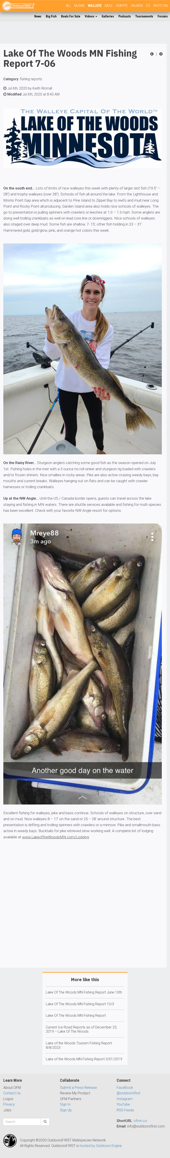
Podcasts (124, 16)
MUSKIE (79, 6)
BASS (108, 6)
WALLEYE (95, 6)
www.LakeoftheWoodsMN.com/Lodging (55, 837)
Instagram (125, 1099)
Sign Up (66, 1110)
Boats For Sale (70, 16)
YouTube (123, 1104)
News (37, 16)
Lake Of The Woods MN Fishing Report (76, 1015)
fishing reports (31, 79)
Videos (90, 16)
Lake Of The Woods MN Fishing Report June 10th (84, 992)
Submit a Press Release (78, 1087)
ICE (148, 6)
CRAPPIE (122, 6)
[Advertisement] (83, 916)
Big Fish (51, 16)
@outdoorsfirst (128, 1093)
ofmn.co (140, 1121)
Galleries (108, 16)
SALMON (137, 6)
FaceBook (125, 1087)
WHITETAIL (160, 6)
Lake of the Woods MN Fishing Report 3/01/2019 (84, 1059)
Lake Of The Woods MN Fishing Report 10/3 (80, 1004)
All (68, 6)
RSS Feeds (125, 1110)
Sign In (65, 1104)
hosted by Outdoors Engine (101, 1146)
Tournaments (144, 16)
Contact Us (12, 1093)
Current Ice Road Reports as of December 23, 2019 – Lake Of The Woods (81, 1029)
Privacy (9, 1104)
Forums (163, 16)
